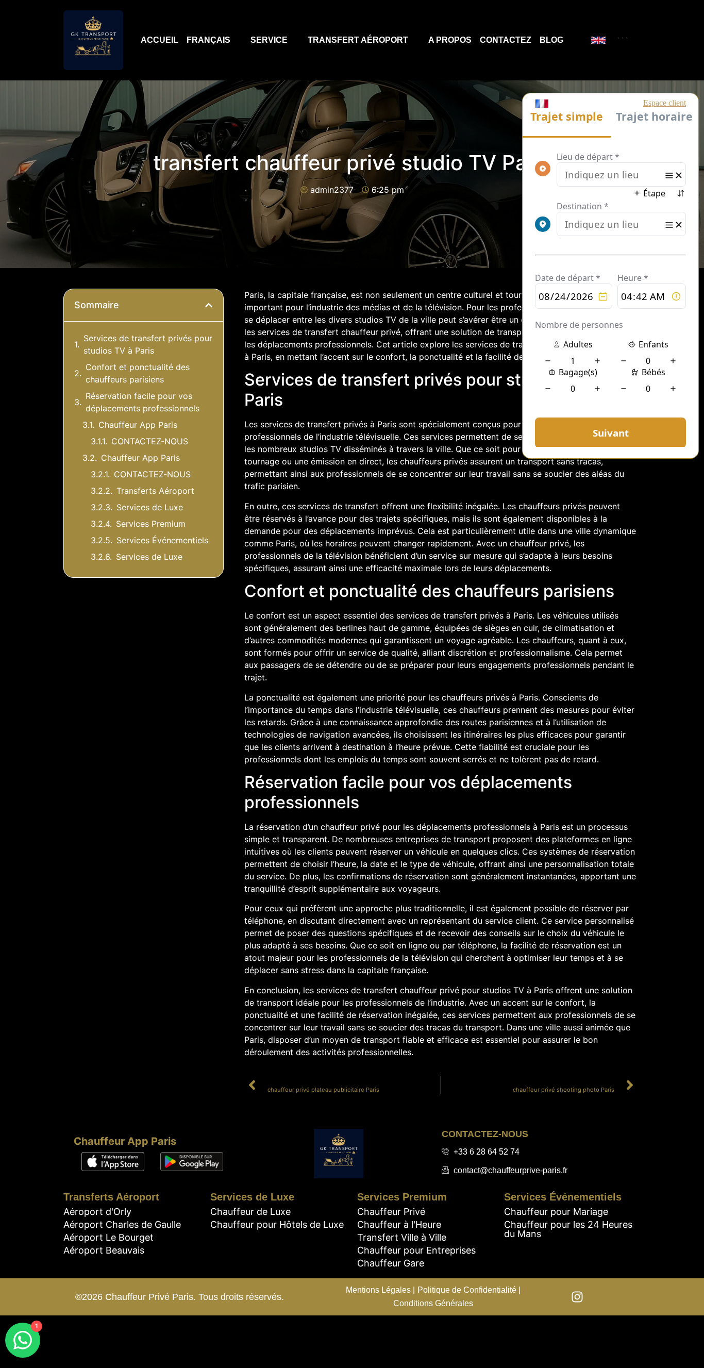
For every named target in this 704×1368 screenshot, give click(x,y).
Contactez (505, 40)
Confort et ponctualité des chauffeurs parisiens (138, 373)
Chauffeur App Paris (137, 425)
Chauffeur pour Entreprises (416, 1250)
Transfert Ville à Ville (401, 1237)
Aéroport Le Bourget (108, 1237)
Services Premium (151, 524)
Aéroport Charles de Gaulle (122, 1224)
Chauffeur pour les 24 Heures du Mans (568, 1229)
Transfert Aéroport (358, 40)
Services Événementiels (162, 540)
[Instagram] (577, 1296)
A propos (450, 40)
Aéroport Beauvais (103, 1250)
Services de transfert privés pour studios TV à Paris (147, 344)
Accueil (159, 40)
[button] (209, 305)
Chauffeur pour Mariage (556, 1211)
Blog (551, 40)
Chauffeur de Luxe (250, 1211)
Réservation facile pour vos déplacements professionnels (142, 402)
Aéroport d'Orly (97, 1211)
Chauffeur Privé (391, 1211)
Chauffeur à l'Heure (399, 1224)
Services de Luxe (149, 507)
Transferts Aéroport (155, 491)
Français (208, 40)
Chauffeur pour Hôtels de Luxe (277, 1224)
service (269, 40)
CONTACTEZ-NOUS (149, 441)
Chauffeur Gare (390, 1263)
